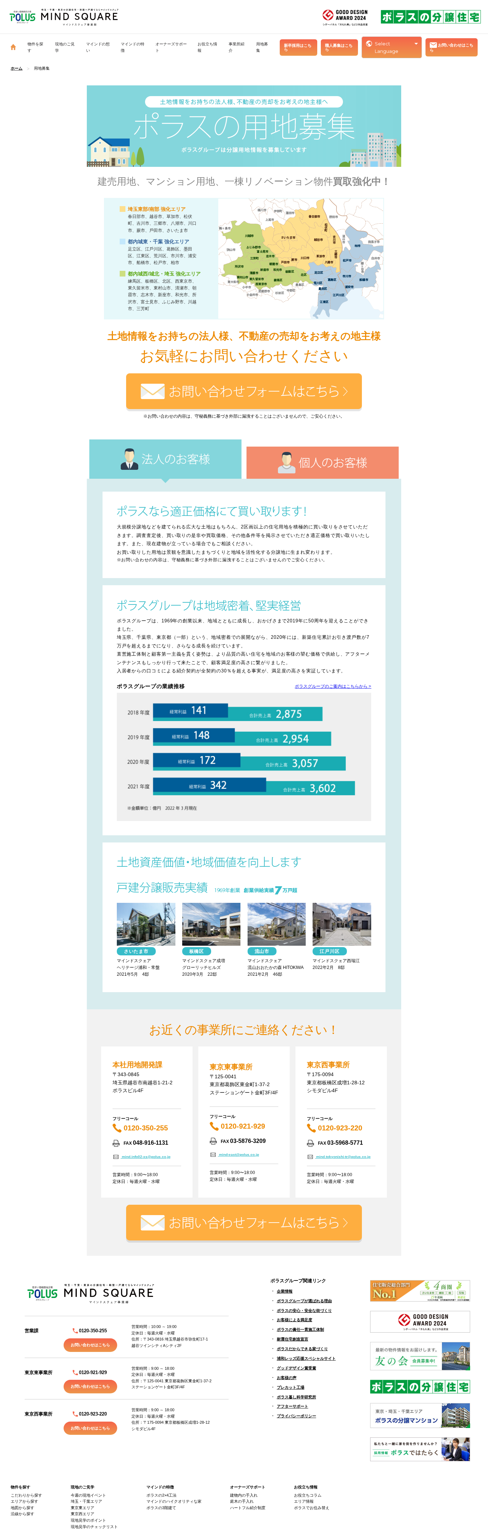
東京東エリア (82, 1508)
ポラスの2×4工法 (161, 1495)
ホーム (17, 68)
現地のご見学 (82, 1487)
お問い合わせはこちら (451, 47)
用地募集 (262, 47)
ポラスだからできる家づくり (302, 1349)
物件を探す (20, 1487)
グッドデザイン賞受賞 (296, 1368)
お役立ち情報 (306, 1487)
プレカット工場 (290, 1387)
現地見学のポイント (88, 1520)
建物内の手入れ (244, 1495)
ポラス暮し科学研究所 (296, 1397)
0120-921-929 (242, 1126)
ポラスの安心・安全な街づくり (304, 1310)
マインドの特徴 (160, 1487)
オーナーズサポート (247, 1487)
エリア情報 (304, 1501)
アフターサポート (292, 1406)
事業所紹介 (236, 47)
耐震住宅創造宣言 (292, 1339)
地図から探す (22, 1508)
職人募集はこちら (339, 47)
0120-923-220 (339, 1128)
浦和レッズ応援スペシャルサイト (306, 1358)
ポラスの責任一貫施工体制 (300, 1329)
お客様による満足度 (294, 1320)
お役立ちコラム (308, 1495)
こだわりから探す (26, 1495)
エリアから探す (24, 1501)
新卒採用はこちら (298, 47)
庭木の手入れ (242, 1501)
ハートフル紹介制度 (247, 1508)
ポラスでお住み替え (311, 1508)
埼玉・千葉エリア (86, 1501)
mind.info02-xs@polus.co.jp (145, 1157)
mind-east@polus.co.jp (238, 1155)
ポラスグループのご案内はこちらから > (333, 686)
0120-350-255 (144, 1128)
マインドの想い (98, 47)
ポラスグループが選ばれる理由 (304, 1301)
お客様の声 (287, 1378)
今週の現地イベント (88, 1495)
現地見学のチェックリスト (94, 1526)
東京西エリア (82, 1514)
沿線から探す (22, 1514)
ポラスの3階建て (161, 1508)
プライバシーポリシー (296, 1416)
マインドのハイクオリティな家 (173, 1501)
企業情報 (285, 1291)
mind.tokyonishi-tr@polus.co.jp (342, 1157)
